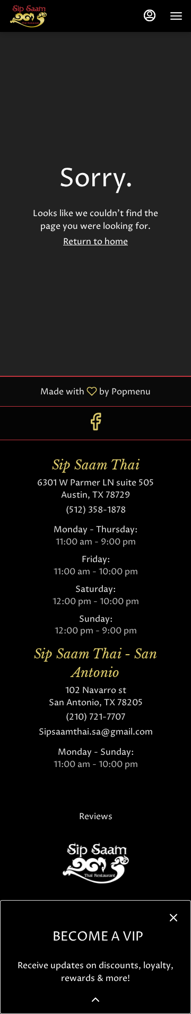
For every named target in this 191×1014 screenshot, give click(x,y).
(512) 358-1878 (96, 510)
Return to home (95, 242)
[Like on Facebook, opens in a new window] (95, 425)
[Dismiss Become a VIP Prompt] (173, 917)
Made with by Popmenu (79, 391)
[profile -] (149, 15)
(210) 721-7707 (95, 717)
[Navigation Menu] (176, 16)
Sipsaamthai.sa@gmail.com (96, 732)
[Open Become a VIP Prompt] (95, 999)
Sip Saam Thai (95, 863)
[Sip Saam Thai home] (56, 16)
